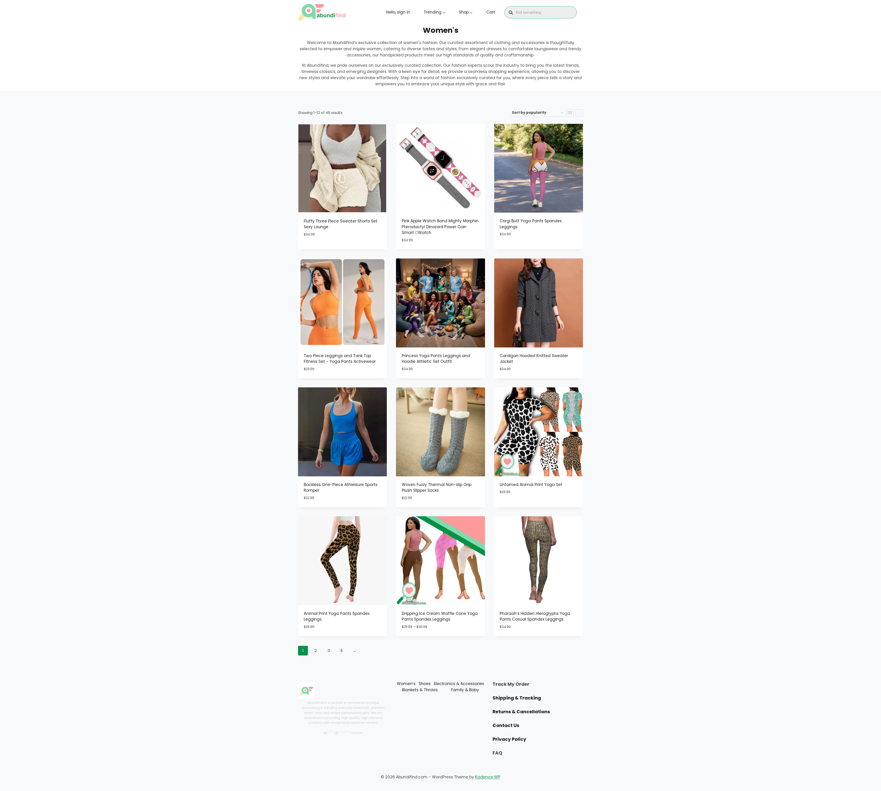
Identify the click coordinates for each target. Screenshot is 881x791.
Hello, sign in (398, 12)
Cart (490, 12)
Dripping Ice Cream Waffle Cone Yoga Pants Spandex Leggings (440, 616)
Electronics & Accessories (459, 683)
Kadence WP (487, 777)
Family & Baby (465, 690)
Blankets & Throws (420, 690)
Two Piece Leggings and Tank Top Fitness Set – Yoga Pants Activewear (340, 358)
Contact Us (506, 725)
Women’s (406, 683)
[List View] (579, 112)
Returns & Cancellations (521, 711)
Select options (319, 248)
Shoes (425, 683)
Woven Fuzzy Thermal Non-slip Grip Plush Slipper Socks (436, 487)
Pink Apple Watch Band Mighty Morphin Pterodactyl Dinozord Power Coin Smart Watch (440, 226)
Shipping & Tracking (517, 698)
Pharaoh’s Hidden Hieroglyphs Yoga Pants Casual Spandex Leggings (535, 616)
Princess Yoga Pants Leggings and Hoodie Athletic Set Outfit (436, 358)
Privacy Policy (509, 739)
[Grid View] (570, 112)
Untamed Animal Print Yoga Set (531, 484)
